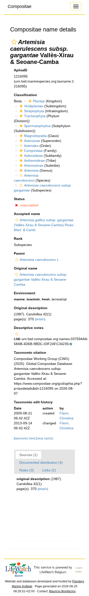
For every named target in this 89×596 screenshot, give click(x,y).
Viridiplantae (33, 106)
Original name (25, 268)
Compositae (19, 6)
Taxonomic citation (30, 352)
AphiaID (20, 70)
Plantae (39, 101)
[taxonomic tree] (25, 438)
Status (19, 199)
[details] (40, 319)
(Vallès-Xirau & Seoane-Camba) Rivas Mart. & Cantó (43, 225)
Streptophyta (34, 111)
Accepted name (27, 214)
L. (40, 260)
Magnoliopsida (35, 136)
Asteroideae (33, 156)
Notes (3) (26, 470)
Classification (25, 95)
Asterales (31, 146)
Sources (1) (28, 455)
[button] (14, 42)
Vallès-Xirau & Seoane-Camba (40, 279)
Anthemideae (34, 161)
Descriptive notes (29, 328)
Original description (30, 308)
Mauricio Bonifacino (62, 591)
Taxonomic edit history (33, 402)
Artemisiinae (33, 165)
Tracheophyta (34, 116)
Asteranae (32, 141)
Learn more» (79, 569)
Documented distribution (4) (41, 462)
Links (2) (49, 470)
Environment (24, 293)
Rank (18, 239)
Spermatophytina (37, 126)
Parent (19, 253)
